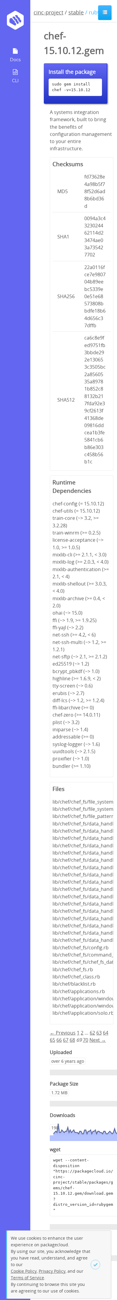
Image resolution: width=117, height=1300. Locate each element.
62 (92, 1032)
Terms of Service (27, 1278)
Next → (97, 1040)
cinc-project (48, 12)
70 (85, 1040)
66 (59, 1040)
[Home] (15, 22)
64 (105, 1032)
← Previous (63, 1032)
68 (72, 1040)
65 (52, 1040)
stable (76, 12)
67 (65, 1040)
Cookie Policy (24, 1271)
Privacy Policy (52, 1271)
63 (99, 1032)
